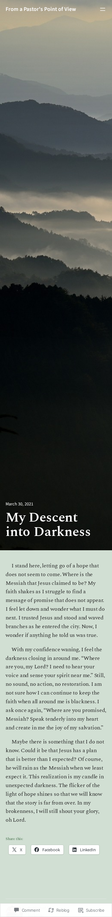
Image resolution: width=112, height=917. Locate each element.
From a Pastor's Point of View (41, 9)
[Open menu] (102, 9)
